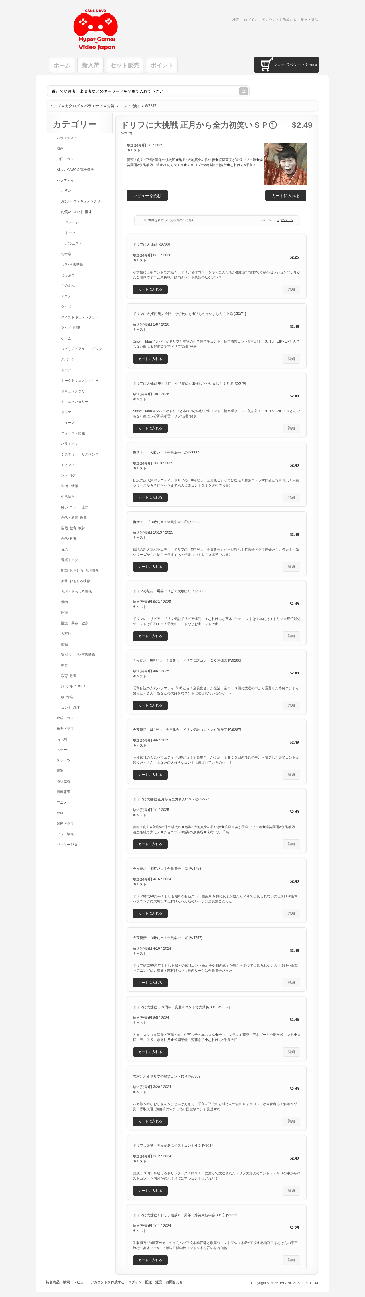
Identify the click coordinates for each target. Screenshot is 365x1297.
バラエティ (93, 106)
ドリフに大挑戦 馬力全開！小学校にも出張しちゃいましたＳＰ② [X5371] (189, 314)
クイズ (66, 307)
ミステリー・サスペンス (80, 454)
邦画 (60, 813)
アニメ (66, 296)
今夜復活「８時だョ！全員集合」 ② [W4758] (167, 869)
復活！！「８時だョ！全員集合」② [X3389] (166, 453)
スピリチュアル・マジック (81, 349)
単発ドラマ (65, 729)
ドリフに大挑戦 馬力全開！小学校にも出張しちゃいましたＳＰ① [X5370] (189, 383)
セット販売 (65, 834)
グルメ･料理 (70, 328)
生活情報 (68, 497)
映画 (60, 149)
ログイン (250, 20)
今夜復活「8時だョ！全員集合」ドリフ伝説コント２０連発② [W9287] (187, 730)
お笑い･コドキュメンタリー (82, 201)
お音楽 (66, 254)
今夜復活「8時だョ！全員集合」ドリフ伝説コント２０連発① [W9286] (187, 660)
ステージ (72, 222)
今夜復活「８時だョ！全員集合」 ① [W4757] (167, 938)
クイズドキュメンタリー (80, 317)
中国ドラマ (65, 159)
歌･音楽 (67, 697)
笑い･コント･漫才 (74, 507)
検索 (235, 20)
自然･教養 (68, 539)
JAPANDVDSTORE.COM (298, 1283)
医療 (64, 613)
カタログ (72, 106)
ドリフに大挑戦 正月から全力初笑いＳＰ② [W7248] (172, 799)
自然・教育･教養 (74, 518)
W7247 (150, 106)
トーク (70, 233)
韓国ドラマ (65, 824)
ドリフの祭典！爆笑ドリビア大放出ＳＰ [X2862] (170, 591)
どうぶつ (68, 275)
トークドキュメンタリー (80, 381)
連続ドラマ (65, 718)
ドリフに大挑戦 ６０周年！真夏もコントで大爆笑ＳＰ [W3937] (181, 1007)
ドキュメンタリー (74, 402)
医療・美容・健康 (74, 623)
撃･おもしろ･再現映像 (78, 655)
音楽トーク (69, 560)
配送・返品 (309, 20)
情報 (64, 644)
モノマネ (68, 465)
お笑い (66, 191)
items (311, 64)
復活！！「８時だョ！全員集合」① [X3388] (166, 522)
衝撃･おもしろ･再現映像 (80, 570)
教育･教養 (68, 676)
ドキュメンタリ (73, 391)
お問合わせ (174, 1282)
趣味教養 (63, 781)
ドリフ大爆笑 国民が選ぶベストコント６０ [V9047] (173, 1146)
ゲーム (66, 338)
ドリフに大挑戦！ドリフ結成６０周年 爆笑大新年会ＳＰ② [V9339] (185, 1215)
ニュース (68, 423)
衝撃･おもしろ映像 (75, 581)
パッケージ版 (67, 845)
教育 (64, 665)
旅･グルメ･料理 (73, 686)
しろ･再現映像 (72, 265)
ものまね (68, 286)
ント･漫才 (68, 475)
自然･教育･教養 (73, 528)
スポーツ (68, 359)
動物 (64, 602)
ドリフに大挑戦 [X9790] (151, 245)
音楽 (64, 549)
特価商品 (53, 1282)
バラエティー (67, 138)
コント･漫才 (70, 708)
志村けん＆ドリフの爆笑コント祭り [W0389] (167, 1076)
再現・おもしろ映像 (76, 591)
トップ (55, 106)
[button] (285, 195)
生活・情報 (69, 486)
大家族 (66, 634)
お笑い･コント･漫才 (124, 106)
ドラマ (66, 412)
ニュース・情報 (73, 433)
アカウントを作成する (279, 20)
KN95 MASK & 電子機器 (75, 170)
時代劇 (62, 739)
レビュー (80, 1282)
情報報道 (63, 792)
